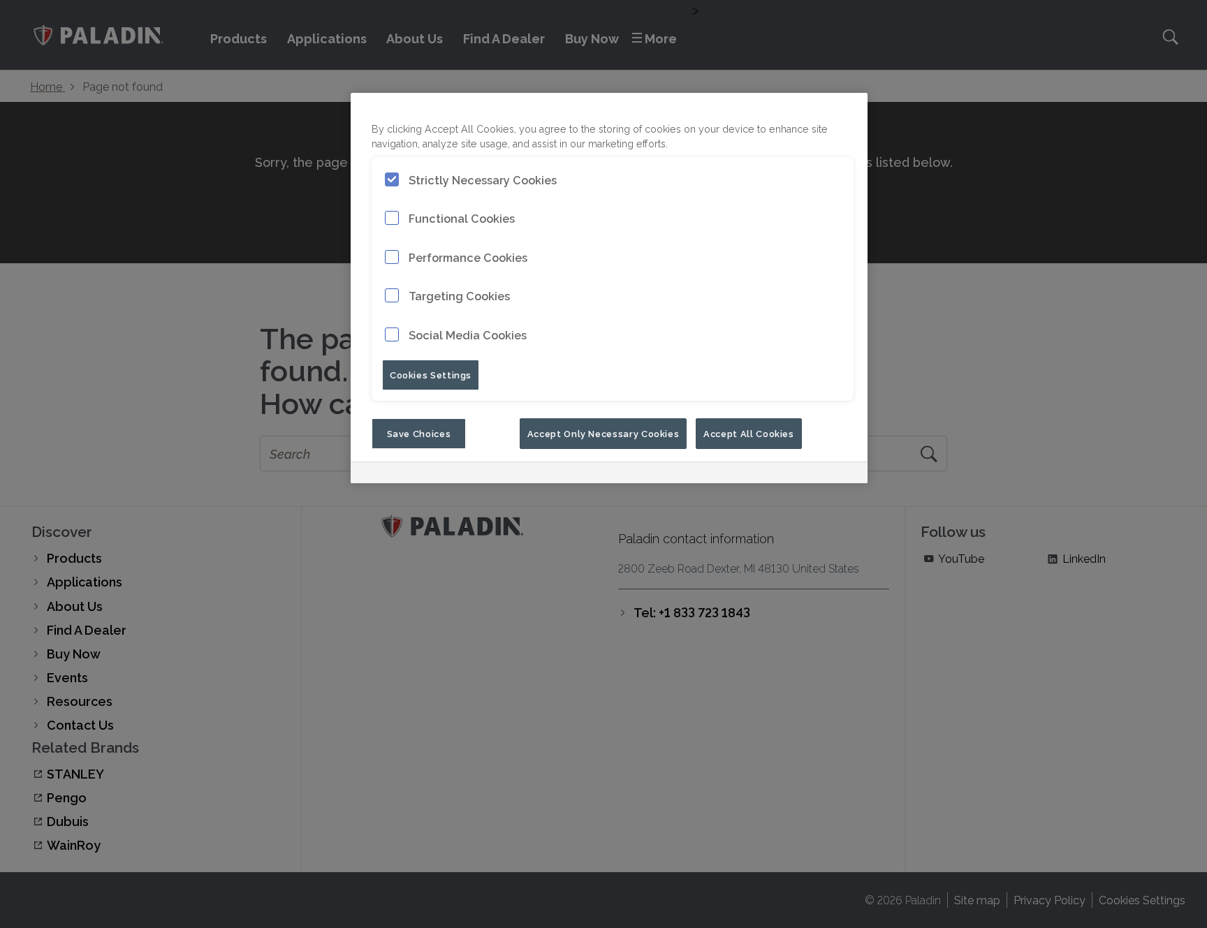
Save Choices (419, 433)
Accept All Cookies (748, 433)
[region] (609, 288)
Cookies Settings (430, 374)
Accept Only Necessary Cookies (603, 433)
